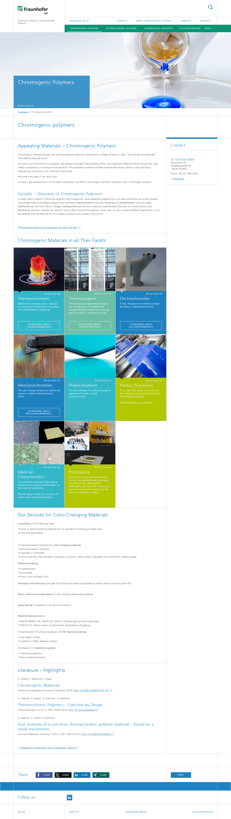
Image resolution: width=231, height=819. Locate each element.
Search (210, 7)
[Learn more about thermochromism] (39, 270)
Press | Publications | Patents (154, 21)
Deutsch (205, 21)
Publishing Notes (135, 812)
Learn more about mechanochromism (38, 412)
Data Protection (203, 812)
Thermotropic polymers (158, 28)
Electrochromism (189, 28)
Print (181, 775)
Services (122, 21)
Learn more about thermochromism (38, 325)
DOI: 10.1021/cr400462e (82, 710)
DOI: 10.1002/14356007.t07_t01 (92, 690)
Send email (178, 179)
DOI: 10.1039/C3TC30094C (96, 734)
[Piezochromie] (39, 356)
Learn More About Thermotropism (90, 325)
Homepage (23, 112)
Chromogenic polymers (84, 28)
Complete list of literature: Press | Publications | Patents (47, 748)
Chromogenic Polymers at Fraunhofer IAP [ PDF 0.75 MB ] (49, 227)
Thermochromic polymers (121, 28)
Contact (186, 21)
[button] (44, 775)
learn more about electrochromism (140, 325)
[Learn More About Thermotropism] (90, 270)
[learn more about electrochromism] (141, 270)
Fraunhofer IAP (78, 21)
